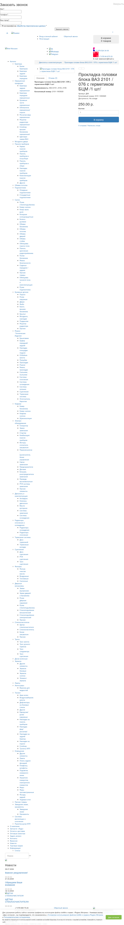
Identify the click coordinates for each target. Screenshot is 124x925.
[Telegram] (53, 54)
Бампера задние (23, 72)
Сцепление (24, 391)
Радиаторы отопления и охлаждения (20, 522)
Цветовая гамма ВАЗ (24, 137)
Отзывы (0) (53, 78)
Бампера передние (23, 77)
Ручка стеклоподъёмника (27, 203)
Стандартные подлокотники (25, 196)
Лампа (22, 758)
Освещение (19, 751)
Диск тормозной (24, 540)
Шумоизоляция (26, 418)
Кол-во (81, 108)
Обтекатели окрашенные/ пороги (25, 110)
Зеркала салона (23, 674)
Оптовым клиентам (17, 833)
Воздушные (24, 576)
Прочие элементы (23, 489)
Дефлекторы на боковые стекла (25, 704)
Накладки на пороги (25, 742)
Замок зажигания (24, 429)
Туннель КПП (25, 748)
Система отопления (24, 378)
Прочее (23, 328)
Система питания (23, 387)
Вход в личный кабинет (48, 36)
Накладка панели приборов (23, 170)
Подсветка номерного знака (24, 772)
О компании (14, 826)
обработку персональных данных (31, 26)
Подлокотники (20, 187)
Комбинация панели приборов (25, 437)
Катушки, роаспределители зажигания (27, 474)
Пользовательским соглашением (17, 917)
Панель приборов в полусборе (24, 156)
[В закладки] (80, 68)
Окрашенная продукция (20, 82)
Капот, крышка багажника (24, 309)
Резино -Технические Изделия (20, 333)
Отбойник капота (23, 356)
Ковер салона (25, 207)
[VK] (51, 48)
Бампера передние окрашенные (25, 95)
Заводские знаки (24, 810)
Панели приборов (22, 144)
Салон (17, 200)
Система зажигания (24, 511)
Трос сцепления (24, 562)
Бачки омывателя (24, 633)
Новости (13, 843)
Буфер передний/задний (24, 343)
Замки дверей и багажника (25, 594)
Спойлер (23, 746)
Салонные (24, 581)
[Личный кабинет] (112, 32)
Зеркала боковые (23, 669)
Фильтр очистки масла (23, 571)
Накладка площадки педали (24, 350)
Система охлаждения (24, 383)
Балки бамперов (23, 67)
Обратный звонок (71, 36)
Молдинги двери (21, 141)
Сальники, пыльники (24, 373)
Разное (22, 365)
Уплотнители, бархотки (25, 400)
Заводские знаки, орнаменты (21, 805)
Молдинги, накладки (24, 317)
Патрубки (23, 360)
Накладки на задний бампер (25, 736)
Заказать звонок (62, 29)
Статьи (17, 850)
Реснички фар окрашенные (25, 116)
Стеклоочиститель (27, 629)
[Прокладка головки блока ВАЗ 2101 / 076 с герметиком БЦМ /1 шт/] (57, 70)
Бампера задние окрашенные (25, 88)
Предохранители (26, 467)
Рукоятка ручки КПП (23, 824)
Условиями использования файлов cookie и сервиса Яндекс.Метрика (75, 915)
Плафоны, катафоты (24, 766)
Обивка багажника (24, 225)
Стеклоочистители (22, 622)
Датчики (23, 469)
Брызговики (24, 338)
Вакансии (13, 841)
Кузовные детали (21, 292)
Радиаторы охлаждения (24, 528)
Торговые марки (16, 845)
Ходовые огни (25, 799)
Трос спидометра (24, 650)
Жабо (22, 304)
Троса (17, 639)
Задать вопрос (15, 836)
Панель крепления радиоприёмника (26, 250)
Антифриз (23, 498)
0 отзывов (82, 125)
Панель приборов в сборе (24, 163)
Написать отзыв (94, 125)
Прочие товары (23, 273)
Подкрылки (24, 321)
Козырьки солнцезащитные (26, 215)
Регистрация (44, 39)
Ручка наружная (23, 298)
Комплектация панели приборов (25, 178)
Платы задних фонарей (25, 761)
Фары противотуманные (27, 791)
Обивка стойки (22, 239)
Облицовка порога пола (24, 244)
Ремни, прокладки (24, 368)
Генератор (24, 425)
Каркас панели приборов (23, 148)
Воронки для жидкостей (25, 689)
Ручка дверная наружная (23, 600)
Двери (22, 301)
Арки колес (24, 695)
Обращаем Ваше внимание (13, 883)
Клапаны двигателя (24, 502)
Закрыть (118, 3)
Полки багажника (24, 256)
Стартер (23, 433)
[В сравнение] (83, 68)
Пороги (22, 294)
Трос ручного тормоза (25, 645)
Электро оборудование (20, 421)
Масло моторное (23, 506)
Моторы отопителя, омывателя (24, 445)
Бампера (18, 64)
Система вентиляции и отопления (20, 819)
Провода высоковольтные (26, 480)
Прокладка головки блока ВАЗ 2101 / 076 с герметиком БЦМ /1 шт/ (90, 62)
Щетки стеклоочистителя (27, 625)
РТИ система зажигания (25, 485)
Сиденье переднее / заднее (24, 267)
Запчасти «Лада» (17, 828)
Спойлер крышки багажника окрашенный (25, 130)
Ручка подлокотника (25, 288)
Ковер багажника (24, 407)
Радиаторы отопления (24, 533)
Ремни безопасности (25, 261)
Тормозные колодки (24, 545)
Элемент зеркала (23, 679)
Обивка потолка (21, 185)
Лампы (17, 683)
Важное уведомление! (16, 872)
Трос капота (24, 641)
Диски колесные (21, 658)
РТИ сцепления (24, 557)
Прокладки (24, 362)
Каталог (13, 61)
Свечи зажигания (24, 463)
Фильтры (18, 566)
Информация (15, 848)
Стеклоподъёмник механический (27, 611)
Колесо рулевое (23, 220)
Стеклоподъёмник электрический (27, 616)
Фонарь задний (23, 795)
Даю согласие (113, 917)
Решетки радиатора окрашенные (25, 122)
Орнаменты (24, 814)
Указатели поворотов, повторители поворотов (25, 781)
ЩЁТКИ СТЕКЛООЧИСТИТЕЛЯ (17, 900)
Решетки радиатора (24, 324)
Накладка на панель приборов (25, 721)
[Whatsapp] (54, 51)
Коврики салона (23, 414)
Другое (22, 183)
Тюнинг (18, 692)
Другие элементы (23, 664)
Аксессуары (19, 685)
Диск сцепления (24, 553)
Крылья (23, 314)
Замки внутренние (24, 589)
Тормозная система (24, 395)
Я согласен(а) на (24, 26)
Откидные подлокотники (25, 191)
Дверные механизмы (19, 584)
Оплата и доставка (17, 831)
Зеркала (18, 661)
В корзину (99, 119)
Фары (22, 787)
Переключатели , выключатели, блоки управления (26, 455)
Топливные (24, 578)
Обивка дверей (22, 234)
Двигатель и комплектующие (21, 494)
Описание (40, 78)
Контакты (13, 838)
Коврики (18, 403)
